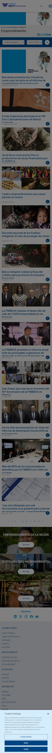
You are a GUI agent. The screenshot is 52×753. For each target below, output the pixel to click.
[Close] (48, 714)
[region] (26, 731)
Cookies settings (26, 737)
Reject (26, 743)
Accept (26, 749)
